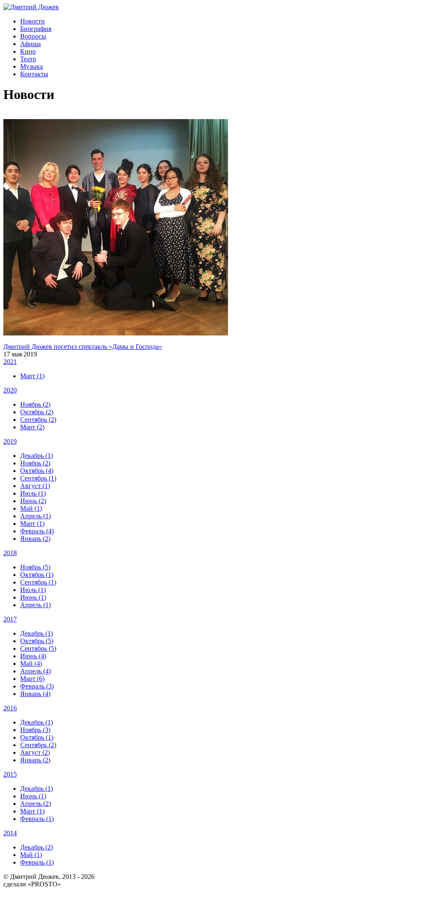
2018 (10, 552)
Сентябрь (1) (38, 478)
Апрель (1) (35, 516)
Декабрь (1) (36, 455)
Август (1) (35, 485)
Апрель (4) (35, 671)
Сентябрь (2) (38, 419)
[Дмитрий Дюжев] (31, 6)
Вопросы (33, 36)
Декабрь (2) (36, 847)
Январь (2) (35, 538)
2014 (10, 833)
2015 (10, 774)
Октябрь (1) (36, 574)
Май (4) (31, 663)
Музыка (31, 66)
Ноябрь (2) (35, 404)
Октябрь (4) (36, 470)
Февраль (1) (37, 818)
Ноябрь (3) (35, 729)
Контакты (34, 74)
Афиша (30, 43)
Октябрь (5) (36, 640)
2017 (10, 619)
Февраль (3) (37, 686)
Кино (28, 51)
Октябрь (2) (36, 412)
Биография (35, 28)
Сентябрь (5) (38, 648)
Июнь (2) (33, 500)
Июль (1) (33, 493)
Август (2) (35, 752)
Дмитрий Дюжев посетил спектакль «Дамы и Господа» (82, 346)
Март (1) (32, 375)
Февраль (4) (37, 531)
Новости (32, 21)
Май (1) (31, 508)
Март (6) (32, 678)
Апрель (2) (35, 803)
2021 (10, 361)
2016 (10, 708)
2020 (10, 390)
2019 (10, 441)
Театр (28, 58)
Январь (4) (35, 693)
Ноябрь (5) (35, 567)
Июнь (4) (33, 656)
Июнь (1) (33, 597)
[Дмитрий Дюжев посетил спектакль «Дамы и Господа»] (115, 333)
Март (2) (32, 427)
